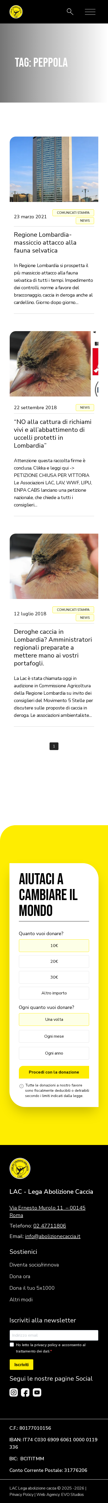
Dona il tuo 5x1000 (32, 1288)
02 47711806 (49, 1225)
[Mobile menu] (90, 12)
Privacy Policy (21, 1494)
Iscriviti (21, 1364)
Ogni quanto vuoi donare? (46, 1007)
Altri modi (21, 1299)
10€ (54, 946)
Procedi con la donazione (54, 1072)
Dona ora (19, 1276)
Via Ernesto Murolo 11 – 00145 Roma (47, 1211)
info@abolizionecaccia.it (52, 1236)
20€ (54, 961)
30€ (54, 977)
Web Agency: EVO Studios (60, 1494)
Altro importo (54, 993)
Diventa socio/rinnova (34, 1264)
